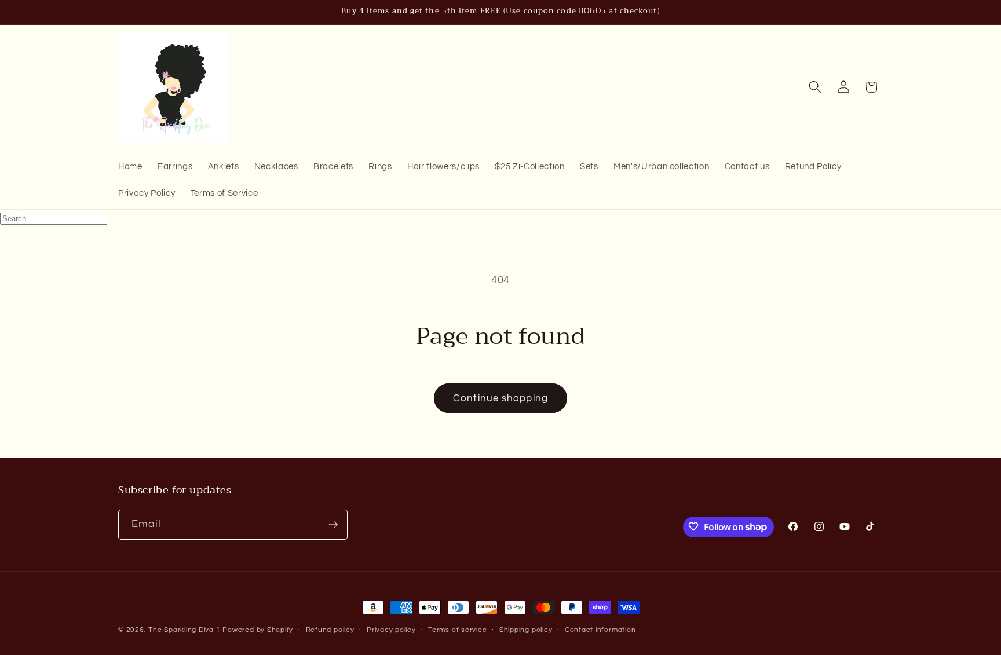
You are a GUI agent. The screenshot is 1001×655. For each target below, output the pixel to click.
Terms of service (457, 630)
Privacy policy (391, 630)
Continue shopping (500, 398)
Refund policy (330, 630)
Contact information (600, 630)
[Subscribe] (333, 525)
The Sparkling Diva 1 (185, 630)
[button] (815, 87)
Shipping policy (526, 630)
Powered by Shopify (257, 630)
